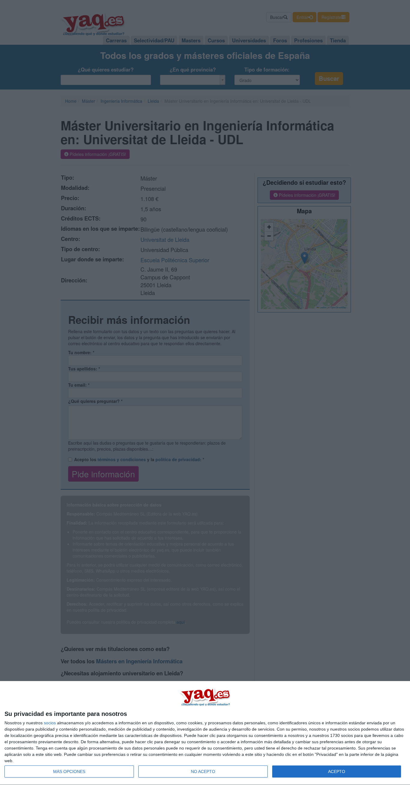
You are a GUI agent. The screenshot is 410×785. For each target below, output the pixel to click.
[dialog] (205, 733)
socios (50, 723)
